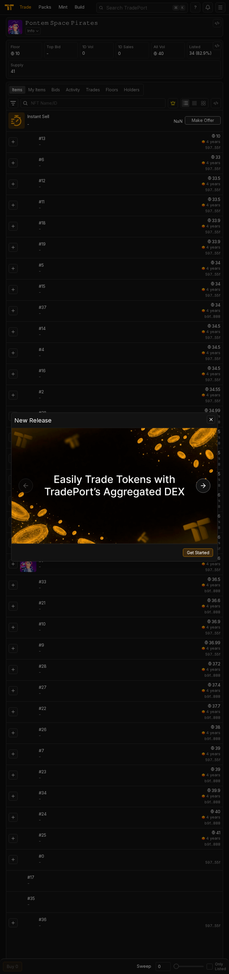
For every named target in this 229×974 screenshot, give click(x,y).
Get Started (198, 552)
